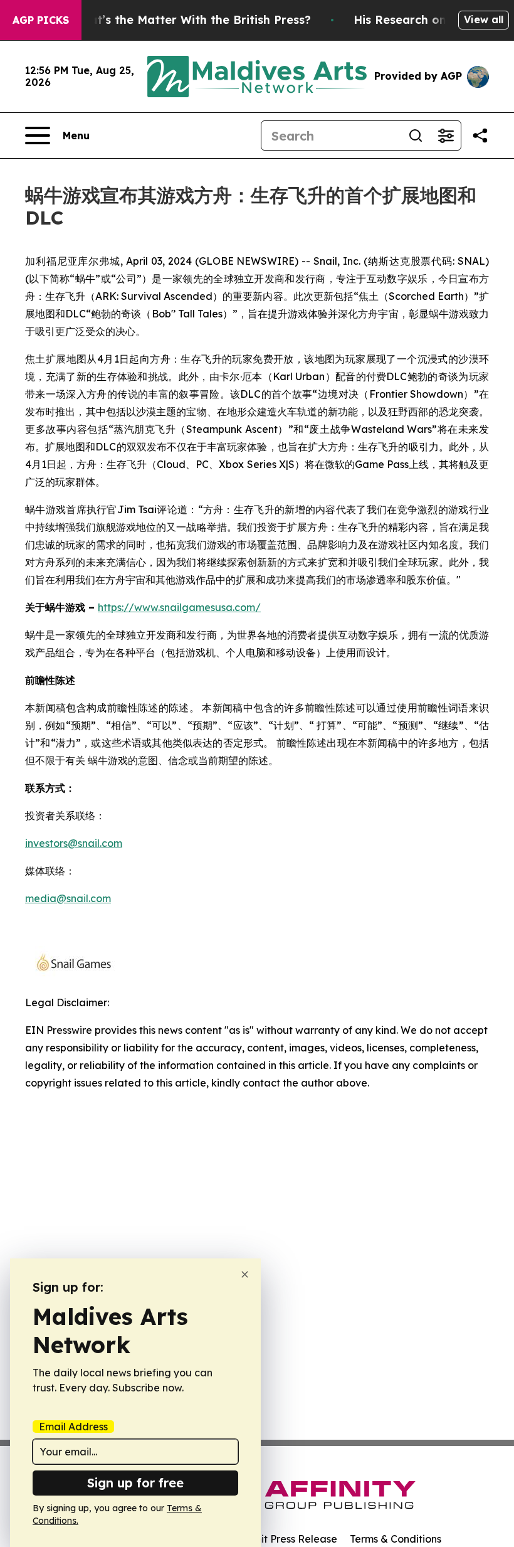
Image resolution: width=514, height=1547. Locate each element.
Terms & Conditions (395, 1539)
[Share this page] (480, 135)
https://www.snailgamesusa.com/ (179, 607)
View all (483, 19)
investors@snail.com (73, 843)
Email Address (73, 1426)
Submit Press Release (285, 1539)
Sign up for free (135, 1483)
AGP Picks (41, 20)
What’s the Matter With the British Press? (191, 20)
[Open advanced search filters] (446, 135)
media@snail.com (68, 898)
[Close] (245, 1274)
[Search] (416, 135)
